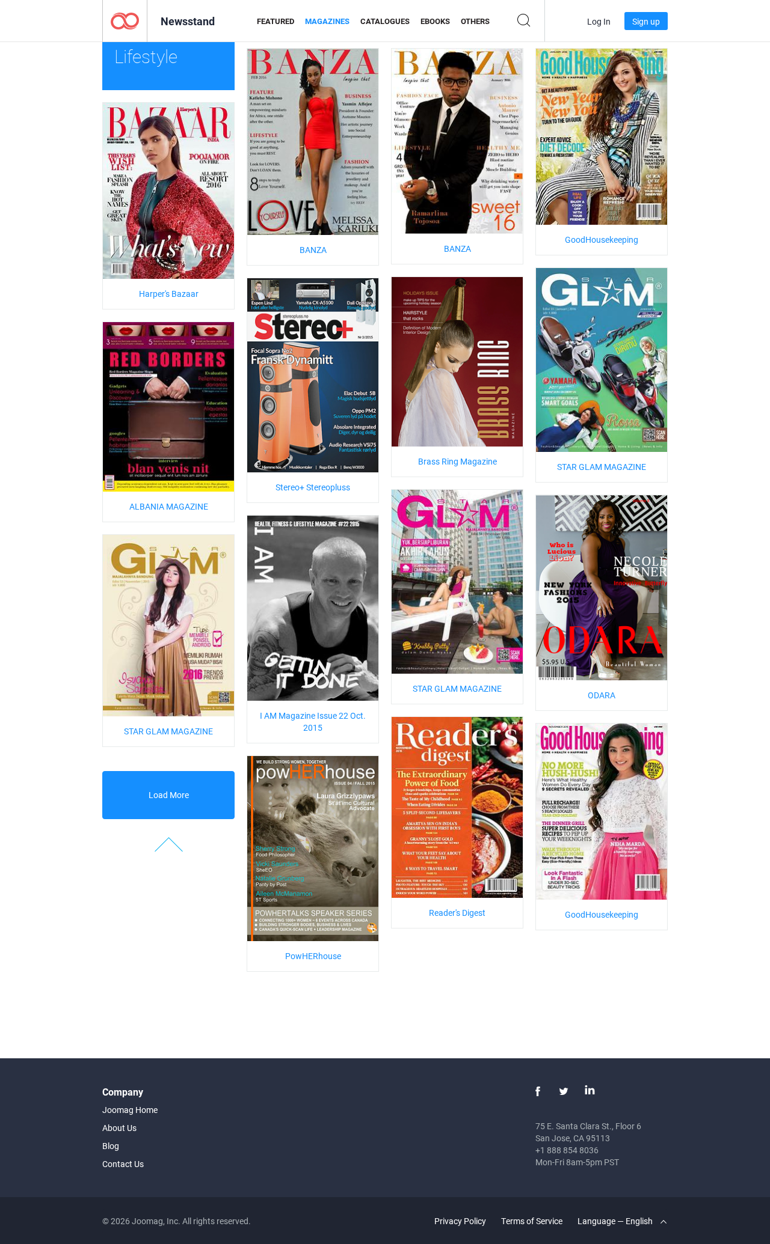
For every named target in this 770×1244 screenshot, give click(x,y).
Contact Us (123, 1163)
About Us (119, 1127)
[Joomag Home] (125, 20)
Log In (599, 21)
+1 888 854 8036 (567, 1150)
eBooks (435, 21)
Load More (169, 794)
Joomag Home (130, 1109)
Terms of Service (531, 1221)
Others (475, 21)
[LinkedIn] (590, 1091)
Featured (275, 21)
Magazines (327, 21)
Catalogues (385, 21)
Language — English (616, 1221)
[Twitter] (564, 1091)
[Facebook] (538, 1091)
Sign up (646, 21)
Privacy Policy (460, 1221)
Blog (110, 1145)
